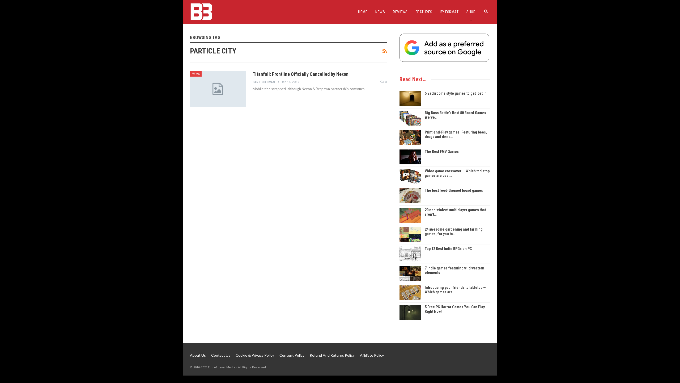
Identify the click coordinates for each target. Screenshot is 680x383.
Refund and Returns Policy (332, 355)
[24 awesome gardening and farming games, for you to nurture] (410, 234)
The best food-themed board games (454, 190)
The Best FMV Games (442, 151)
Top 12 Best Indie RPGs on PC (448, 249)
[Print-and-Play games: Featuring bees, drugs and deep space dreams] (410, 137)
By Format (449, 12)
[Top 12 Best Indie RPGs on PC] (410, 254)
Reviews (400, 12)
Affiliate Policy (372, 355)
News (380, 12)
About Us (198, 355)
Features (424, 12)
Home (362, 12)
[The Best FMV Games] (410, 156)
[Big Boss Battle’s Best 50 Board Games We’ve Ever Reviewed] (410, 118)
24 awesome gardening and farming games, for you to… (454, 231)
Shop (470, 12)
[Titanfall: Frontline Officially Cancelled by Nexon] (218, 89)
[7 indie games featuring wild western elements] (410, 273)
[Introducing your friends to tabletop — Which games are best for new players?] (410, 292)
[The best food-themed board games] (410, 195)
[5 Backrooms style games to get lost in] (410, 98)
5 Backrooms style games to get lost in (456, 93)
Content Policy (291, 355)
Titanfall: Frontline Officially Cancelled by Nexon (300, 74)
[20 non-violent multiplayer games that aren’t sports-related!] (410, 215)
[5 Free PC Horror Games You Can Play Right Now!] (410, 312)
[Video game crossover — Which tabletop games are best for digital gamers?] (410, 176)
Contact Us (220, 355)
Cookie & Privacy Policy (255, 355)
